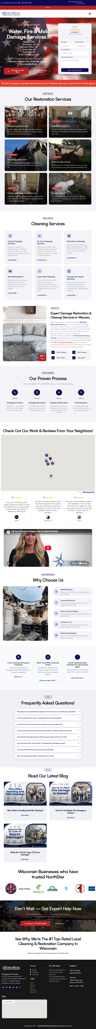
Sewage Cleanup (58, 193)
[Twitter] (6, 987)
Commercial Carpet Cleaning (75, 277)
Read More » (25, 815)
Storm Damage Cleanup (61, 162)
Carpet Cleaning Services (15, 242)
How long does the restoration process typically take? (35, 750)
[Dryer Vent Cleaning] (39, 271)
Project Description (67, 57)
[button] (89, 13)
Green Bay (35, 61)
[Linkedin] (16, 987)
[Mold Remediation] (10, 271)
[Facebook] (3, 987)
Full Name (64, 42)
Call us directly (75, 970)
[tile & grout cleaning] (69, 236)
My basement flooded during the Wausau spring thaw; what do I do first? (42, 737)
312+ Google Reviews (75, 2)
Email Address (79, 42)
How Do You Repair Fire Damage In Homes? (71, 811)
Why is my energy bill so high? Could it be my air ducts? (35, 756)
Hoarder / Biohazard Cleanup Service (22, 193)
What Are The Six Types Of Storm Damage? (25, 853)
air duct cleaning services (44, 242)
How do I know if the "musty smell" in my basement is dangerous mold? (41, 743)
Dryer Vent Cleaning (46, 276)
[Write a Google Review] (13, 498)
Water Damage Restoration (18, 126)
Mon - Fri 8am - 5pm (77, 986)
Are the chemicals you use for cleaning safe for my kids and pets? (39, 718)
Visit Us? (72, 977)
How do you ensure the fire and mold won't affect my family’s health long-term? (44, 730)
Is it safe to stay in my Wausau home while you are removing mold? (40, 724)
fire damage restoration (17, 160)
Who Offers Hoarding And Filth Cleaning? (25, 810)
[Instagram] (20, 987)
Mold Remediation (15, 276)
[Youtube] (10, 987)
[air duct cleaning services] (39, 236)
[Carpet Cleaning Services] (10, 236)
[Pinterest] (13, 987)
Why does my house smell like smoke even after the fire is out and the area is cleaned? (46, 712)
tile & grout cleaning (76, 241)
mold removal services (61, 126)
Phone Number (65, 49)
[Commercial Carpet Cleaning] (69, 271)
